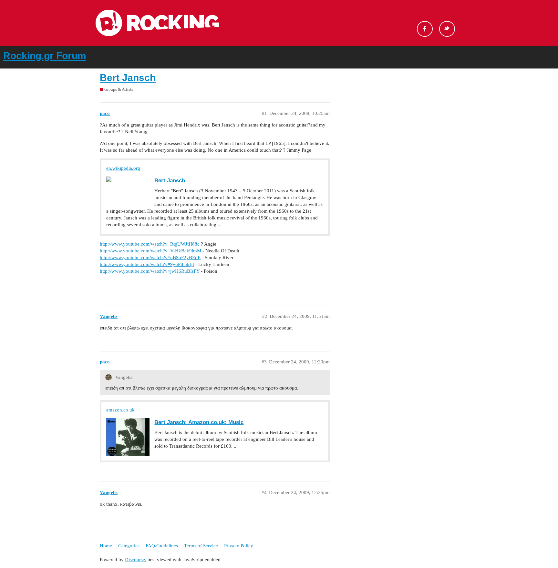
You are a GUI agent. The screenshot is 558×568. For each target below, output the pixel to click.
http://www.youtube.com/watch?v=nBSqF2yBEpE (150, 257)
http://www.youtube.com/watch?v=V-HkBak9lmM (150, 250)
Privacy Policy (238, 545)
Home (106, 545)
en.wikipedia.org (123, 168)
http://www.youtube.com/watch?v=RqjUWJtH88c (150, 244)
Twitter (447, 29)
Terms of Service (201, 545)
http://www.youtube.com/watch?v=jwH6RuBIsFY (150, 271)
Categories (129, 545)
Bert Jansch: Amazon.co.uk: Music (198, 422)
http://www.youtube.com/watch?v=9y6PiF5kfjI (147, 264)
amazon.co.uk (120, 409)
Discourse (135, 559)
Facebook (425, 29)
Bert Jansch (128, 77)
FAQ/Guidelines (162, 545)
